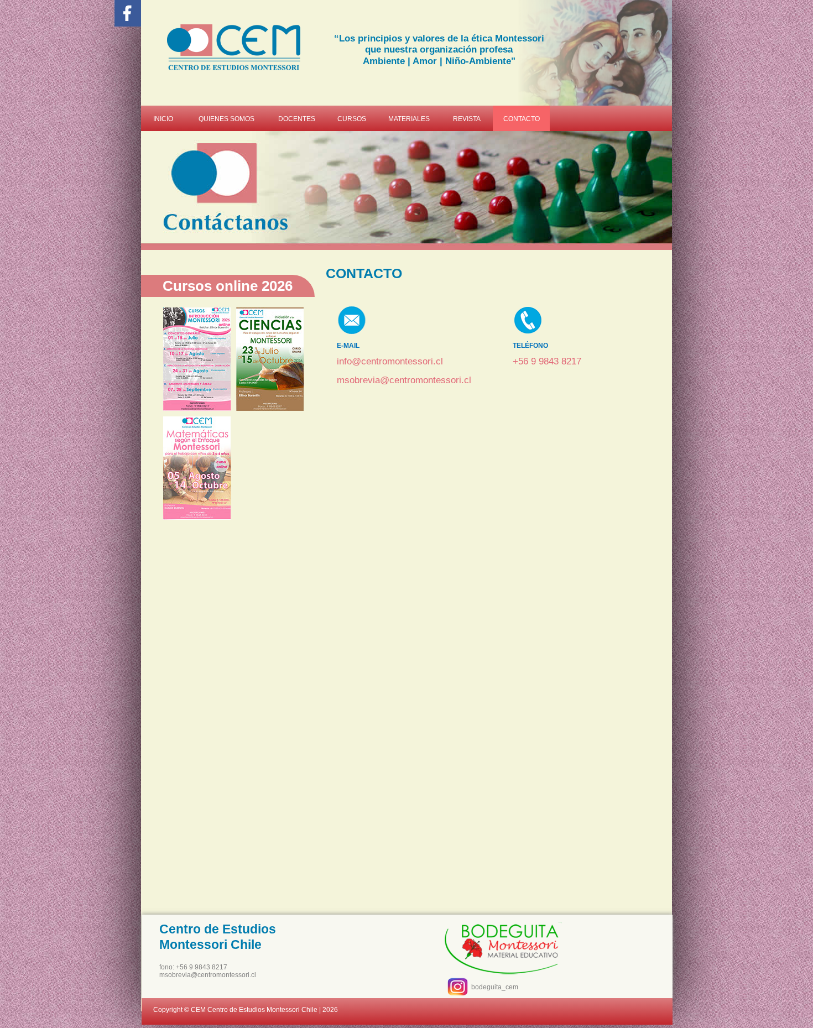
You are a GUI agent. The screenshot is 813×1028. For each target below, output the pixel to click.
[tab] (197, 359)
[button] (233, 529)
